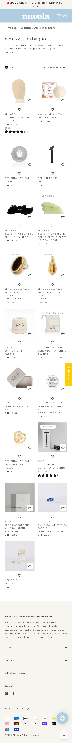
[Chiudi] (36, 371)
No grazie (36, 734)
